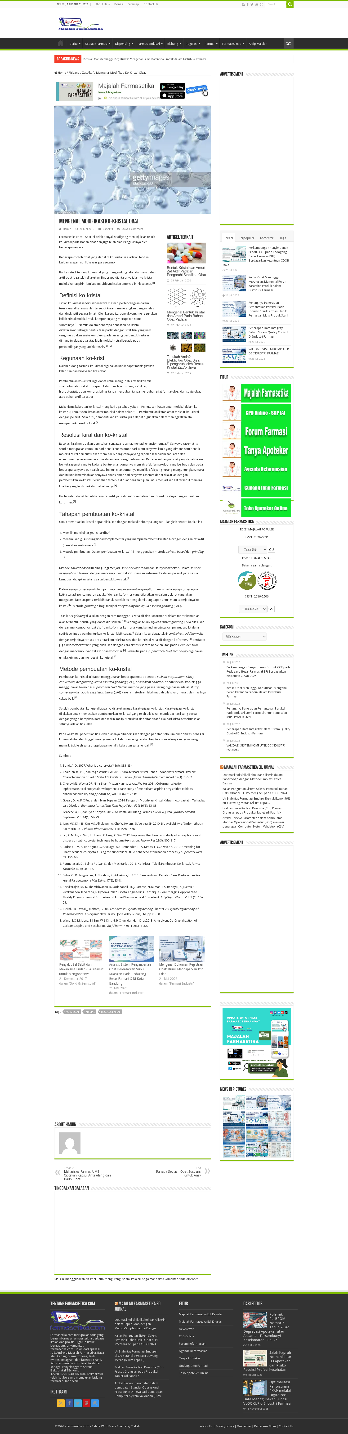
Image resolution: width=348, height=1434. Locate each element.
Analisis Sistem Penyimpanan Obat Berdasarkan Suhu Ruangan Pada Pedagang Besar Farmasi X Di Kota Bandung (130, 974)
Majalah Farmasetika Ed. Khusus (200, 1321)
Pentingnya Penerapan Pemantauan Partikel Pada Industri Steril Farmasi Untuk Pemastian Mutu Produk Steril (153, 59)
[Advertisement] (132, 1070)
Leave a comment (132, 229)
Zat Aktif (88, 72)
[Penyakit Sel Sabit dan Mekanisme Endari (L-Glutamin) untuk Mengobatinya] (81, 949)
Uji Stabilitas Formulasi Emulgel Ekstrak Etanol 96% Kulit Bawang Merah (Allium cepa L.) (136, 1356)
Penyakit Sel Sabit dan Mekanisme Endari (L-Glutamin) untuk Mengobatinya (81, 969)
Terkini (228, 238)
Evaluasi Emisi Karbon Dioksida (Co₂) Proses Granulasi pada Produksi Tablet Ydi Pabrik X (139, 1372)
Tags (282, 238)
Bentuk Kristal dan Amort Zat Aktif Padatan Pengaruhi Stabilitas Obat (186, 271)
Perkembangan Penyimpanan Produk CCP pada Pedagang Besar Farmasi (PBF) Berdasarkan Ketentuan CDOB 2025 (256, 256)
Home (60, 43)
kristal (90, 1011)
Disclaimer (244, 1426)
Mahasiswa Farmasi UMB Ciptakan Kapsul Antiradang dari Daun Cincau (87, 1174)
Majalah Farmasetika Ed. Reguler (201, 1314)
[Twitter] (252, 4)
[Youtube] (257, 4)
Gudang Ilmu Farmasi (193, 1365)
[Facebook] (247, 4)
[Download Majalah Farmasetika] (132, 90)
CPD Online (186, 1336)
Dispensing (122, 43)
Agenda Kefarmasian (193, 1351)
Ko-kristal (72, 1011)
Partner (210, 43)
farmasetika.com (78, 1426)
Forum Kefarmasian (192, 1343)
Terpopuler (246, 238)
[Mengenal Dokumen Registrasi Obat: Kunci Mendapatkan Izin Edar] (181, 949)
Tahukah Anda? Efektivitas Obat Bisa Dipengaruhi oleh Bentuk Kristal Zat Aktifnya (186, 362)
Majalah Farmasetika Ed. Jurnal (249, 767)
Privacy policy (225, 1426)
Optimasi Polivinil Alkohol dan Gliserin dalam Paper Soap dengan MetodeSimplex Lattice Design (253, 779)
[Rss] (243, 4)
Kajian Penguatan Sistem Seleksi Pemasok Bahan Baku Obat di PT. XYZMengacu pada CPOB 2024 (137, 1340)
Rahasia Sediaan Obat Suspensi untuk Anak (178, 1172)
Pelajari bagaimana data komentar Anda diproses (164, 1279)
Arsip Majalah (258, 43)
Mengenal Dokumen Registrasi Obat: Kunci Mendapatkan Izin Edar (181, 969)
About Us (101, 4)
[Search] (290, 4)
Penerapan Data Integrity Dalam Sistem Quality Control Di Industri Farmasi (268, 332)
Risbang (172, 43)
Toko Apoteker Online (194, 1373)
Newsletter (186, 1329)
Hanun (67, 229)
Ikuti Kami (58, 1392)
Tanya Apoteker (189, 1358)
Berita (74, 43)
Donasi (119, 4)
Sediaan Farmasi (96, 43)
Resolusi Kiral (110, 1011)
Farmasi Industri (149, 43)
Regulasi (191, 43)
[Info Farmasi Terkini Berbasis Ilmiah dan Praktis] (80, 22)
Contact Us (151, 4)
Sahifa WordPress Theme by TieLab (116, 1426)
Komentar (266, 238)
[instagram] (261, 4)
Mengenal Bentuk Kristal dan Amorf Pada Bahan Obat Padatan (186, 315)
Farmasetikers (231, 43)
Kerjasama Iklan (265, 1426)
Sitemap (133, 4)
